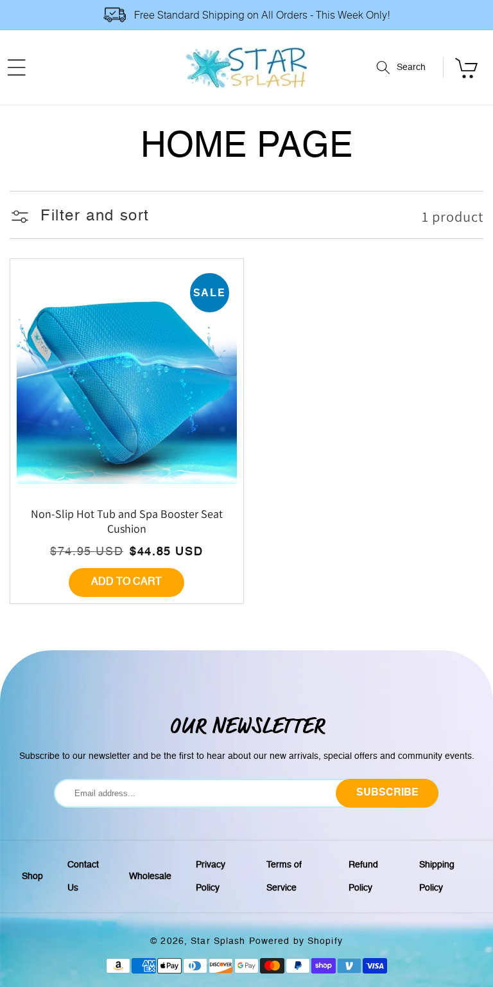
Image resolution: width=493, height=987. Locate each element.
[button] (410, 67)
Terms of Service (284, 876)
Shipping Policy (436, 876)
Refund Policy (363, 876)
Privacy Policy (210, 876)
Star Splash (218, 941)
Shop (32, 876)
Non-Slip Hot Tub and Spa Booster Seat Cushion (127, 521)
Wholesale (150, 876)
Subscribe (387, 793)
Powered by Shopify (296, 941)
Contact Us (83, 876)
